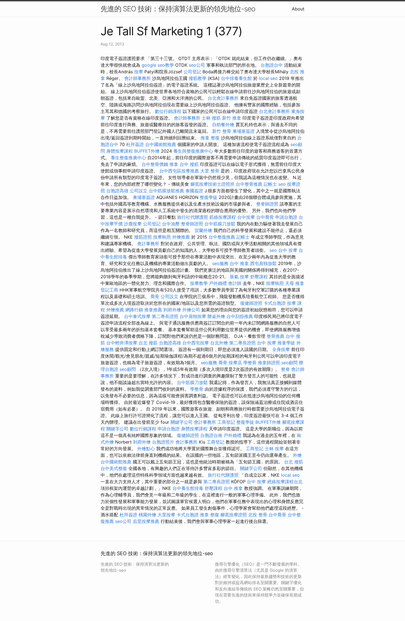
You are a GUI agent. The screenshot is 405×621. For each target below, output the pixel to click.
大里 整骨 (209, 171)
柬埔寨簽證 (244, 131)
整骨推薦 (275, 336)
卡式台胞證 (275, 303)
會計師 (234, 283)
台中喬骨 (265, 217)
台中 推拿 (239, 263)
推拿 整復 (210, 138)
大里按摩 (166, 514)
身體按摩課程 (119, 151)
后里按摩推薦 (146, 521)
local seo (268, 78)
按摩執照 (162, 237)
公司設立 (138, 190)
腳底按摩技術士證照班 (212, 184)
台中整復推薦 (222, 237)
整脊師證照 (267, 204)
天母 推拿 (294, 283)
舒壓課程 (259, 276)
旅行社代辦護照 (192, 217)
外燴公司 (191, 309)
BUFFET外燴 (147, 151)
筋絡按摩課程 (222, 217)
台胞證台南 (211, 435)
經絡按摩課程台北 (285, 481)
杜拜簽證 (135, 144)
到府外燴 (172, 309)
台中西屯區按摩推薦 (179, 171)
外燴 (297, 455)
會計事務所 (148, 243)
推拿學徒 (286, 342)
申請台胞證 (286, 217)
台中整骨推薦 (249, 184)
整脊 (285, 369)
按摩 (138, 71)
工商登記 (226, 422)
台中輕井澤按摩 (121, 342)
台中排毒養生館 (236, 78)
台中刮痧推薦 (239, 316)
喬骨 (154, 296)
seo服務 (220, 263)
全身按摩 (281, 349)
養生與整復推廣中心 (193, 151)
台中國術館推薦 (160, 144)
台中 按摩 (287, 250)
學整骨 (249, 362)
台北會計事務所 (223, 98)
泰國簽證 (194, 190)
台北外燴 (219, 342)
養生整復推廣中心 (128, 157)
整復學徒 (208, 197)
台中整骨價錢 (155, 164)
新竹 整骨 (221, 131)
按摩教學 (199, 283)
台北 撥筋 (148, 342)
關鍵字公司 (182, 422)
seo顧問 (289, 362)
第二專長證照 (165, 316)
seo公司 (197, 65)
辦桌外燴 (216, 316)
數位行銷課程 (168, 111)
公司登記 (192, 71)
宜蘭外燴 (203, 230)
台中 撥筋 (189, 164)
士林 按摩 (274, 448)
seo (282, 184)
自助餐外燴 (223, 124)
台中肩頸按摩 (193, 316)
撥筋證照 (143, 237)
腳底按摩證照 (233, 514)
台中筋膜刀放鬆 (219, 223)
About (298, 9)
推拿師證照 (269, 362)
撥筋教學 (197, 78)
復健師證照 (251, 303)
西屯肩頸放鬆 (263, 263)
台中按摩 (246, 217)
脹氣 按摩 (239, 276)
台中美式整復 (114, 468)
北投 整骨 (257, 514)
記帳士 (270, 184)
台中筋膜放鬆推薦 (166, 190)
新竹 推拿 (231, 118)
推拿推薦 (153, 309)
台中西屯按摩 (195, 342)
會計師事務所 (137, 78)
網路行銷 (134, 309)
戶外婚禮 (218, 283)
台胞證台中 (272, 65)
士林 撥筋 (211, 118)
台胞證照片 (163, 442)
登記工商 (109, 290)
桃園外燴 (147, 514)
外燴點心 (146, 448)
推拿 (173, 164)
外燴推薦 (181, 237)
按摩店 (235, 362)
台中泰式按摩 (137, 316)
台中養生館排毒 (187, 488)
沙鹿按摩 (133, 223)
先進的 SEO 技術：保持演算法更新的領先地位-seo (178, 8)
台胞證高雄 (117, 190)
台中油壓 (171, 223)
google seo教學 (158, 65)
